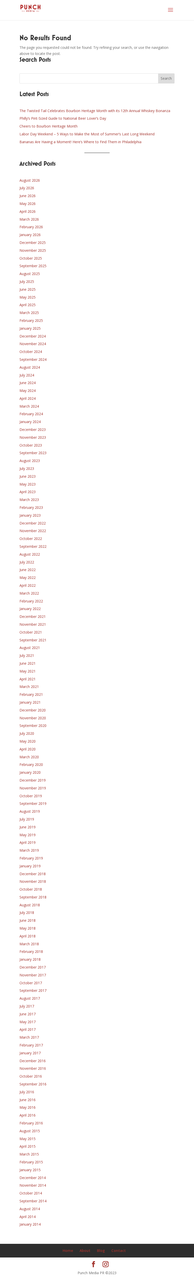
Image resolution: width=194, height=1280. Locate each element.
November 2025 (32, 250)
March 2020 (29, 756)
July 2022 (26, 562)
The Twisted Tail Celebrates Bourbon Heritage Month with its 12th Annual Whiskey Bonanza (94, 110)
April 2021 (27, 679)
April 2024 (27, 398)
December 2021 (32, 616)
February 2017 (31, 1045)
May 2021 (27, 671)
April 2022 (27, 585)
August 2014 (29, 1208)
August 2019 (29, 811)
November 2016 (32, 1068)
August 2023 (29, 460)
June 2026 (27, 195)
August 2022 (29, 554)
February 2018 (31, 951)
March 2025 (29, 312)
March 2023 (29, 499)
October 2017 (30, 982)
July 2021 (26, 655)
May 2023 (27, 484)
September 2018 (32, 897)
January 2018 (30, 959)
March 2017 (29, 1037)
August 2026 (29, 180)
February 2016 (31, 1123)
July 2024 (26, 375)
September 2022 (32, 546)
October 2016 (30, 1076)
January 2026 (30, 234)
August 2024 (29, 367)
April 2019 (27, 842)
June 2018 (27, 920)
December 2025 (32, 242)
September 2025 (32, 265)
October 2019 (30, 795)
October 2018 (30, 889)
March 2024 (29, 406)
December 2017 (32, 967)
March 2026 (29, 219)
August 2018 (29, 905)
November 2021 (32, 624)
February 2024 (31, 413)
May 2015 (27, 1138)
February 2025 (31, 320)
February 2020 (31, 764)
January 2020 (30, 772)
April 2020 (27, 749)
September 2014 (32, 1201)
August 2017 (29, 998)
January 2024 (30, 421)
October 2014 (30, 1193)
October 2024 (30, 351)
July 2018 (26, 912)
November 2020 (32, 718)
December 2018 (32, 873)
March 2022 (29, 593)
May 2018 (27, 928)
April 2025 (27, 304)
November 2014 (32, 1185)
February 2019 (31, 858)
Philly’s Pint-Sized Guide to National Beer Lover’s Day (62, 118)
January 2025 (30, 328)
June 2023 (27, 476)
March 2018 (29, 943)
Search (166, 78)
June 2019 (27, 827)
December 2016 (32, 1060)
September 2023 (32, 452)
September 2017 (32, 990)
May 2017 (27, 1021)
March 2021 (29, 686)
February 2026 (31, 226)
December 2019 (32, 780)
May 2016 (27, 1107)
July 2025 (26, 281)
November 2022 (32, 530)
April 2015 (27, 1146)
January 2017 (30, 1053)
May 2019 (27, 834)
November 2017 (32, 975)
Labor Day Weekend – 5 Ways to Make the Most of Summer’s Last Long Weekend (87, 134)
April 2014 (27, 1216)
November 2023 (32, 437)
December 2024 (32, 336)
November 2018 (32, 881)
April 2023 (27, 491)
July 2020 (26, 733)
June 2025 (27, 289)
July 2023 (26, 468)
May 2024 (27, 390)
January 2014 (30, 1224)
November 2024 (32, 343)
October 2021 (30, 632)
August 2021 (29, 647)
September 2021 (32, 640)
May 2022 (27, 577)
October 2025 (30, 258)
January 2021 (30, 702)
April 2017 (27, 1029)
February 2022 (31, 601)
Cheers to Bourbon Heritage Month (48, 126)
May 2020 (27, 741)
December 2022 (32, 523)
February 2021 (31, 694)
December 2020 (32, 710)
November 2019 (32, 788)
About (85, 1250)
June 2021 (27, 663)
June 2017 (27, 1014)
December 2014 (32, 1177)
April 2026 (27, 211)
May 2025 (27, 297)
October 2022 (30, 538)
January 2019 (30, 866)
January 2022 (30, 608)
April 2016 (27, 1115)
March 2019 (29, 850)
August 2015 (29, 1130)
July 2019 (26, 819)
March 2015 (29, 1154)
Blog (101, 1250)
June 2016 (27, 1099)
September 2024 (32, 359)
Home (68, 1250)
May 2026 (27, 203)
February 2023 (31, 507)
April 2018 (27, 936)
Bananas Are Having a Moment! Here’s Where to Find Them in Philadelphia (80, 141)
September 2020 (32, 725)
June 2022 (27, 569)
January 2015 (30, 1169)
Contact (118, 1250)
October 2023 (30, 445)
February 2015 (31, 1162)
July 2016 (26, 1091)
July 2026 (26, 187)
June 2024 (27, 382)
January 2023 (30, 515)
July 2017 (26, 1006)
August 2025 (29, 273)
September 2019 (32, 803)
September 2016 (32, 1084)
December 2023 (32, 429)
